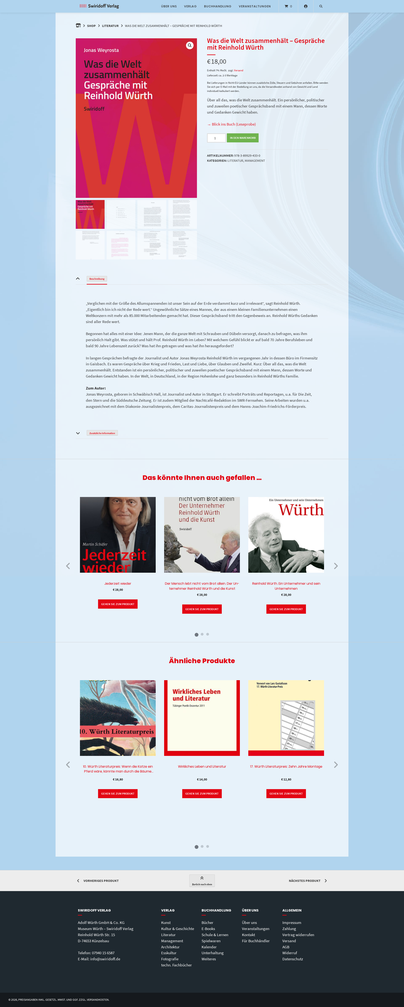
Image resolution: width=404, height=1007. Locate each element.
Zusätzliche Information (102, 433)
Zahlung (289, 928)
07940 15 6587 (103, 952)
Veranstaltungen (255, 6)
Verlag (190, 6)
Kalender (209, 946)
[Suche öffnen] (321, 6)
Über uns (169, 6)
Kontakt (248, 934)
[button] (190, 45)
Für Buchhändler (256, 940)
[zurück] (68, 566)
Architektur (170, 946)
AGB (285, 946)
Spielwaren (211, 940)
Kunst (166, 922)
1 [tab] (196, 634)
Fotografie (169, 958)
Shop (91, 26)
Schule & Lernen (215, 934)
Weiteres (209, 958)
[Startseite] (99, 6)
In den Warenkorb (243, 138)
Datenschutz (292, 958)
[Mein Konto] (305, 6)
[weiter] (335, 566)
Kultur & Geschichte (177, 928)
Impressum (291, 922)
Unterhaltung (213, 952)
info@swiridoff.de (105, 958)
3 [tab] (207, 634)
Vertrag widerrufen (298, 934)
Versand (238, 70)
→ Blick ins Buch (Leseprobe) (231, 124)
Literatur (110, 26)
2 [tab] (202, 634)
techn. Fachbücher (176, 964)
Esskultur (169, 952)
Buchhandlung (217, 6)
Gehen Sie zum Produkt (117, 604)
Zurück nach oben (202, 884)
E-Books (208, 928)
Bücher (207, 922)
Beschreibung (96, 278)
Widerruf (289, 952)
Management (255, 160)
